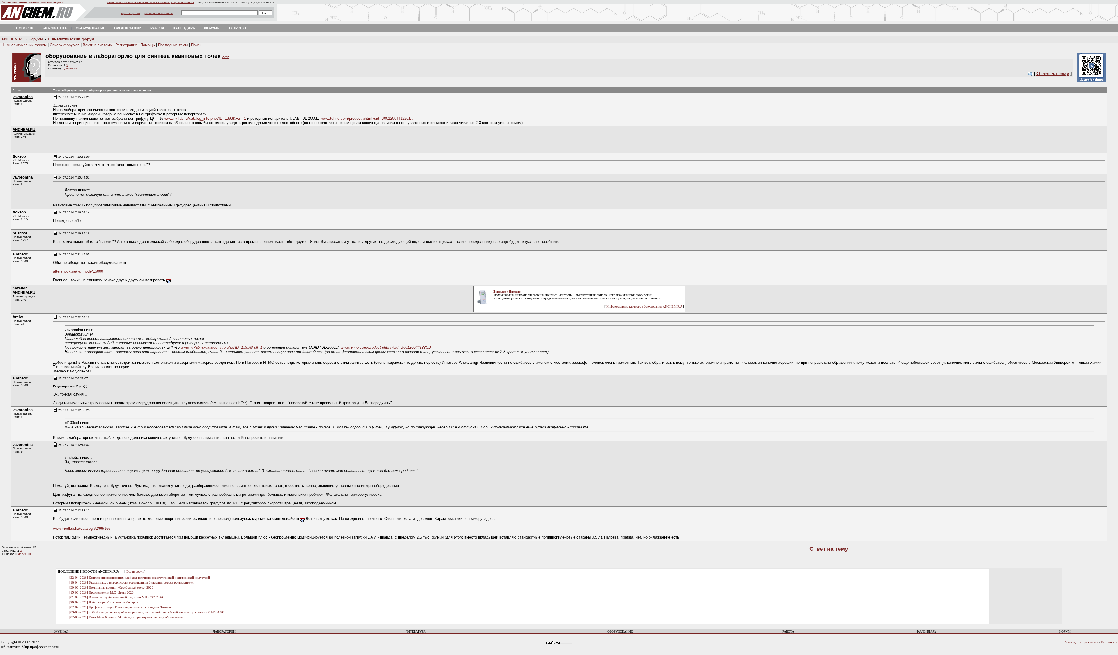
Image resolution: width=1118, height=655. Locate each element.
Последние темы (173, 45)
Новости (25, 28)
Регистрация (126, 45)
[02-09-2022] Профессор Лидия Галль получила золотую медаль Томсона (120, 607)
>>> (225, 56)
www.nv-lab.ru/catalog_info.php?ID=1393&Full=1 (205, 118)
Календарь (184, 28)
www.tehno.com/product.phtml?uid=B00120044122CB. (367, 118)
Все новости (135, 571)
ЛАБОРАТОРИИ (224, 631)
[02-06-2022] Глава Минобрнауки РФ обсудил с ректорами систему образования (126, 617)
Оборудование (90, 28)
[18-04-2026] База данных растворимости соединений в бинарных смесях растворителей (131, 582)
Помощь (147, 45)
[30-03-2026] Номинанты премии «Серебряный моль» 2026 (111, 587)
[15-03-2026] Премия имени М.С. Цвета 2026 (101, 592)
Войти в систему (97, 45)
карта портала (130, 13)
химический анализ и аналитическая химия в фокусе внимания (150, 2)
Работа (157, 28)
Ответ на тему (1052, 73)
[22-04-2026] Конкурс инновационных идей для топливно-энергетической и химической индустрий (139, 577)
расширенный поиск (158, 13)
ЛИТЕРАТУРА (416, 631)
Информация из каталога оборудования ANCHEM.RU (644, 306)
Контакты (1109, 642)
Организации (127, 28)
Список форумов (64, 45)
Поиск (196, 45)
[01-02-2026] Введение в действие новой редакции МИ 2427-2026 (116, 597)
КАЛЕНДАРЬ (926, 631)
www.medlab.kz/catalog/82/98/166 (81, 528)
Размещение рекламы (1081, 642)
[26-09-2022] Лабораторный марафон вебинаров (103, 602)
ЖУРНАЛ (61, 631)
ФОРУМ (1065, 631)
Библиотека (55, 28)
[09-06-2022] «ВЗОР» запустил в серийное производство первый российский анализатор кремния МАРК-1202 (147, 612)
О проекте (239, 28)
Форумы (212, 28)
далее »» (70, 68)
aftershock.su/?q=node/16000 (78, 271)
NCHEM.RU (12, 39)
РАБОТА (788, 631)
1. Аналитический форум (70, 39)
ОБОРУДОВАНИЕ (620, 631)
